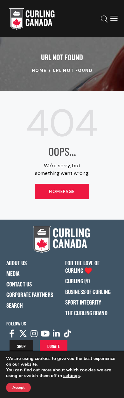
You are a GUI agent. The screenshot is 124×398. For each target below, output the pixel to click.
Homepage (62, 191)
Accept (18, 387)
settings (71, 376)
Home (39, 70)
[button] (114, 18)
